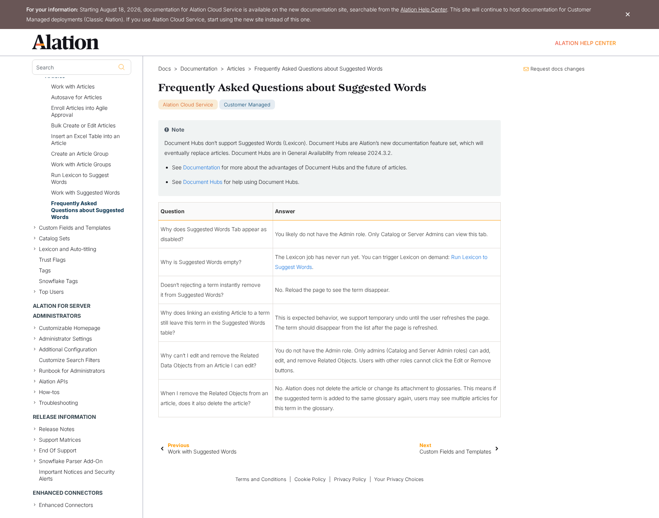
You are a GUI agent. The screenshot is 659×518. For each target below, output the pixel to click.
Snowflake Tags (58, 281)
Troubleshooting (58, 402)
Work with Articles (73, 86)
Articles (236, 69)
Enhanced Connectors (66, 505)
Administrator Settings (65, 338)
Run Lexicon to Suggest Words (80, 178)
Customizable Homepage (69, 328)
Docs (164, 69)
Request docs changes (557, 69)
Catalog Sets (54, 238)
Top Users (51, 291)
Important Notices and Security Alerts (77, 475)
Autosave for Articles (76, 97)
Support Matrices (60, 439)
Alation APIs (53, 381)
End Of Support (57, 450)
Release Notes (56, 429)
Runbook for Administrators (72, 370)
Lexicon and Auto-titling (67, 249)
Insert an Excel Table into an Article (85, 139)
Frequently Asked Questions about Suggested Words (87, 210)
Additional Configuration (68, 349)
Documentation (198, 69)
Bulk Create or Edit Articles (83, 125)
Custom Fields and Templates (75, 227)
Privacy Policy (350, 479)
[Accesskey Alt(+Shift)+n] (497, 448)
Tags (45, 270)
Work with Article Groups (81, 164)
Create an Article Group (79, 153)
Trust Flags (52, 259)
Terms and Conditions (260, 479)
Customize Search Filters (69, 360)
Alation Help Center (423, 9)
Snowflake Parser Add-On (71, 461)
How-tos (49, 392)
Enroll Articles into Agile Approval (79, 111)
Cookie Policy (310, 479)
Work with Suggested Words (85, 192)
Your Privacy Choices (399, 479)
